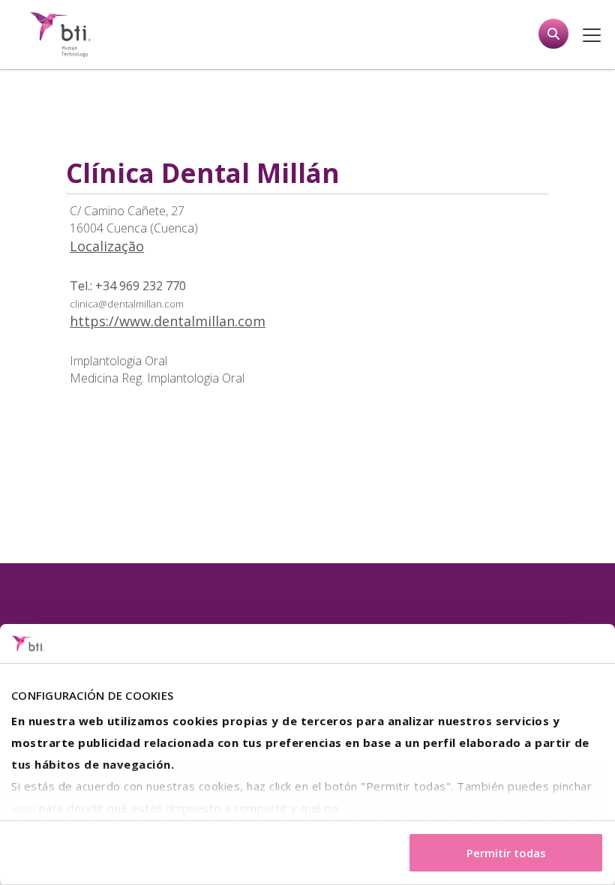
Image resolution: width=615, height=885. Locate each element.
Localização (107, 246)
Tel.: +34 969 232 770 (128, 286)
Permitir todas (506, 852)
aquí (23, 807)
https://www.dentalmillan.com (168, 321)
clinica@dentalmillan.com (127, 303)
